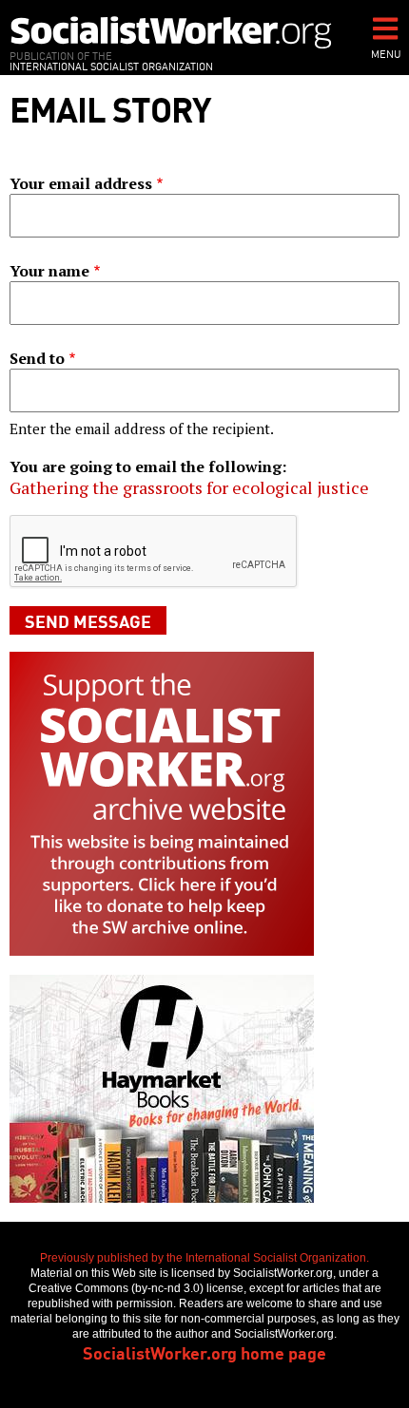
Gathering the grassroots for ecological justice (189, 487)
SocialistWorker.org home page (204, 1352)
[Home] (171, 31)
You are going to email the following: (148, 466)
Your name (49, 270)
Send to (37, 358)
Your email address (81, 183)
